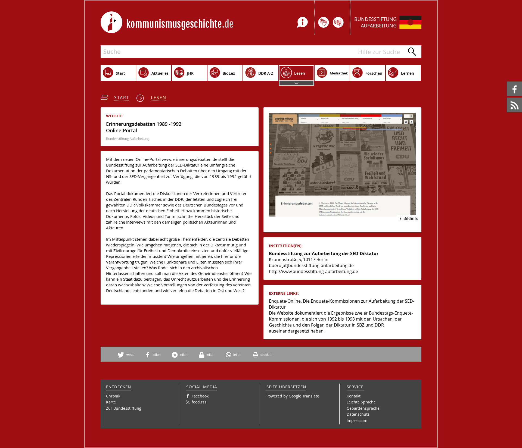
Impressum (357, 420)
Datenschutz (358, 414)
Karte (111, 402)
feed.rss (199, 402)
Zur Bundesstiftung (123, 408)
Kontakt (354, 396)
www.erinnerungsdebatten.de (189, 159)
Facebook (200, 396)
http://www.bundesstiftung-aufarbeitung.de (313, 271)
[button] (127, 355)
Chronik (113, 396)
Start (121, 98)
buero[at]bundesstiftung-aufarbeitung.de (311, 265)
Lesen (158, 98)
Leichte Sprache (361, 402)
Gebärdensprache (363, 408)
